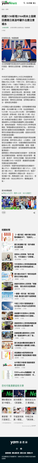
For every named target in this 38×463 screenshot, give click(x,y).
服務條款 (8, 453)
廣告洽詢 (23, 453)
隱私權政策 (15, 453)
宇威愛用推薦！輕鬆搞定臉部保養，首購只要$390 (19, 418)
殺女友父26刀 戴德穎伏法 (30, 401)
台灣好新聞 (5, 28)
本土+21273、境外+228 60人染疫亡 (17, 193)
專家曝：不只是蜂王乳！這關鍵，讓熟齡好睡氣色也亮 (7, 418)
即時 (7, 9)
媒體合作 (30, 453)
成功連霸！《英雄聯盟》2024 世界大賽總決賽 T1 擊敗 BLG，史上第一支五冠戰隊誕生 (19, 401)
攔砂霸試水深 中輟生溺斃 (7, 401)
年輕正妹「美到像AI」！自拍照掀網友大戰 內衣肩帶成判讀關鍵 (30, 418)
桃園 (3, 212)
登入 (34, 3)
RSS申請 (29, 3)
